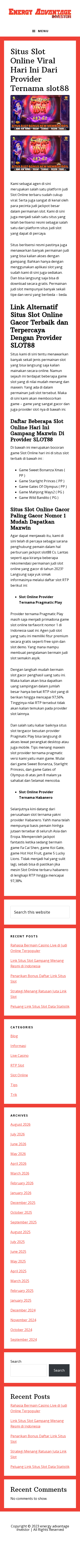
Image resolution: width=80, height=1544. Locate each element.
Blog (14, 1036)
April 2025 (18, 1271)
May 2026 (18, 1153)
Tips (13, 1085)
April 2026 (18, 1163)
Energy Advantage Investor (40, 12)
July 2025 (17, 1241)
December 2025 (22, 1202)
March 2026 (19, 1173)
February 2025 (21, 1290)
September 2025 (23, 1222)
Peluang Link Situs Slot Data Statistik (40, 1006)
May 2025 (18, 1261)
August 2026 (20, 1124)
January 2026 (20, 1193)
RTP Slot (17, 1065)
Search (15, 1361)
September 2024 (23, 1339)
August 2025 (20, 1232)
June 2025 (18, 1251)
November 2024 (23, 1320)
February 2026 (21, 1183)
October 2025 (21, 1212)
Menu (43, 31)
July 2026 (17, 1134)
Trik (13, 1094)
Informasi (18, 1045)
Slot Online (19, 1075)
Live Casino (19, 1055)
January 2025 (20, 1300)
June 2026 (18, 1144)
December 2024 (22, 1310)
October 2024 (21, 1329)
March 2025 (19, 1281)
